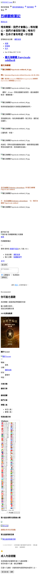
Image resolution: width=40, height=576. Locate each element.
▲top (3, 261)
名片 (6, 48)
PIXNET (9, 545)
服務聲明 (22, 547)
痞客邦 (12, 249)
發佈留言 (4, 277)
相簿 (6, 43)
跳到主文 (4, 22)
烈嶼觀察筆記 (11, 16)
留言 (16, 249)
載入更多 (4, 265)
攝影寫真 (17, 39)
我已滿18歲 (5, 572)
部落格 (7, 46)
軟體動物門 (18, 257)
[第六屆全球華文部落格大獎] (4, 526)
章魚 (2, 237)
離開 (11, 572)
